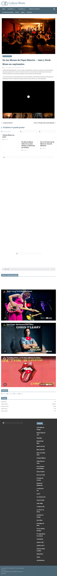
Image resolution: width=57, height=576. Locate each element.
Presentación (40, 539)
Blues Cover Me (40, 449)
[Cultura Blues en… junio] (5, 131)
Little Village (40, 503)
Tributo (38, 557)
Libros (22, 12)
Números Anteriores (34, 9)
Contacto (29, 12)
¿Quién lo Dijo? (40, 542)
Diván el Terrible (40, 471)
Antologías (39, 438)
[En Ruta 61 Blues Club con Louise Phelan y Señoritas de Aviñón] (28, 131)
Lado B (38, 493)
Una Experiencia (40, 560)
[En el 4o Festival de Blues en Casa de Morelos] (47, 131)
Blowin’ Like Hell (41, 446)
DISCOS (17, 12)
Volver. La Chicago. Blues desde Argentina (44, 123)
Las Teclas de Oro (41, 497)
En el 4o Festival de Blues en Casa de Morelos (47, 143)
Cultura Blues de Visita (7, 56)
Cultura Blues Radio (7, 12)
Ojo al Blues (39, 520)
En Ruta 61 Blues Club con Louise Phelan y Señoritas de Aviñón (28, 144)
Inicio (3, 9)
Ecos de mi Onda (41, 475)
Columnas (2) (21, 9)
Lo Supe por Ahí (40, 506)
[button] (15, 9)
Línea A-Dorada (40, 500)
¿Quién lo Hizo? (40, 545)
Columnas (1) (10, 9)
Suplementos (40, 554)
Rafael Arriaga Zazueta (14, 67)
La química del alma (7, 123)
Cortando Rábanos (41, 458)
